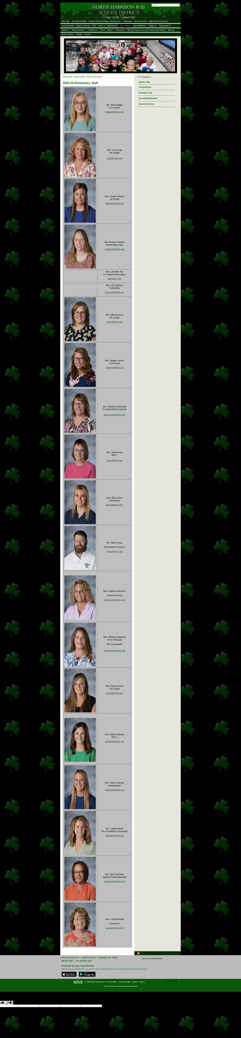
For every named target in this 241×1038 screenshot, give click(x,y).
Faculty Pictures (94, 76)
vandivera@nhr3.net (114, 881)
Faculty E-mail (145, 93)
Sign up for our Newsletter (152, 958)
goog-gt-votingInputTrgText (171, 1006)
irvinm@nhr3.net (114, 322)
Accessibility (112, 982)
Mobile (135, 982)
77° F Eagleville (143, 77)
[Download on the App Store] (69, 974)
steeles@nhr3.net (114, 835)
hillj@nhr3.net (114, 279)
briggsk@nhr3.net (114, 112)
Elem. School (79, 76)
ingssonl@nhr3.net (114, 292)
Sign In (142, 982)
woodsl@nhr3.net (114, 928)
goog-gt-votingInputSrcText (151, 1006)
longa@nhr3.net (114, 551)
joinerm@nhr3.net (115, 367)
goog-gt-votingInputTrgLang (132, 1006)
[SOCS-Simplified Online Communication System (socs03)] (78, 982)
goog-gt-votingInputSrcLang (112, 1006)
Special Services (147, 104)
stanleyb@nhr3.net (114, 741)
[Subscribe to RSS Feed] (138, 953)
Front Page (67, 76)
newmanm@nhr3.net (114, 650)
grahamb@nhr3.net (114, 249)
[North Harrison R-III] (102, 10)
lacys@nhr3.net (114, 460)
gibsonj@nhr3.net (114, 203)
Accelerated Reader (148, 98)
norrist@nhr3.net (114, 693)
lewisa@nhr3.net (114, 505)
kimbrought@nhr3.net (114, 415)
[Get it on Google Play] (87, 974)
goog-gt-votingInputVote (189, 1006)
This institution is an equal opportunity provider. (120, 986)
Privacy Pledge (124, 982)
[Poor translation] (9, 1003)
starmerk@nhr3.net (114, 790)
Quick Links (145, 82)
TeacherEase (145, 87)
